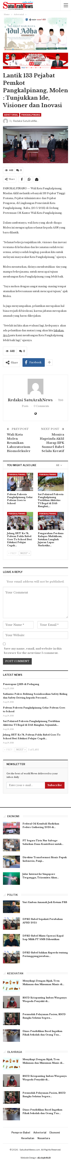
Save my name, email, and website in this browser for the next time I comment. (33, 651)
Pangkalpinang (30, 115)
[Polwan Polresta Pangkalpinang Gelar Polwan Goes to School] (20, 482)
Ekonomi (55, 1132)
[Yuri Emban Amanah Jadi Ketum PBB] (11, 906)
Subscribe (55, 785)
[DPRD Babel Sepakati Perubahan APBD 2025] (11, 923)
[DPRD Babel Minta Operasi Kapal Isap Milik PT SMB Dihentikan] (11, 940)
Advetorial (11, 115)
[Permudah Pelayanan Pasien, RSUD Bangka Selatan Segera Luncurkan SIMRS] (11, 1019)
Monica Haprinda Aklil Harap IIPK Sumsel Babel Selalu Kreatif (52, 443)
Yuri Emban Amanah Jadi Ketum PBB (44, 902)
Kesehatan (27, 1138)
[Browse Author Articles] (35, 386)
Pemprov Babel (20, 1132)
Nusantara (43, 1138)
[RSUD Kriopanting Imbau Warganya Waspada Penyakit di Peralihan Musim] (11, 1002)
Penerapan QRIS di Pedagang (21, 684)
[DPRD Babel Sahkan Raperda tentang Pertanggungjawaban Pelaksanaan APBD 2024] (11, 957)
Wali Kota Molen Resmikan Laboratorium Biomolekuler (18, 443)
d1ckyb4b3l (43, 1157)
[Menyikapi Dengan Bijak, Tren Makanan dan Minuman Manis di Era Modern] (11, 985)
